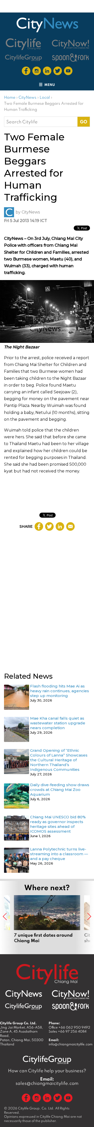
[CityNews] (47, 25)
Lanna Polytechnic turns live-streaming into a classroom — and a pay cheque (59, 854)
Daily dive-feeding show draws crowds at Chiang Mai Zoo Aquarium (59, 789)
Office (69, 1027)
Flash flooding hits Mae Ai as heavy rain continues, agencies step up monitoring (59, 691)
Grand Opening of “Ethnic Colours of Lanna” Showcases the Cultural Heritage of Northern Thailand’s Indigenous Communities (58, 760)
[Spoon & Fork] (70, 57)
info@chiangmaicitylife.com (70, 1044)
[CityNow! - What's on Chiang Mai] (70, 44)
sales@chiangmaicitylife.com (47, 1081)
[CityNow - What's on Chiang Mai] (70, 995)
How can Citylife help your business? (47, 1071)
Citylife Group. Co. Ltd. (36, 1108)
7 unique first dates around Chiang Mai (47, 922)
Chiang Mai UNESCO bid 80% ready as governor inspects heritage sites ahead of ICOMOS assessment (58, 824)
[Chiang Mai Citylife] (24, 44)
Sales (67, 1031)
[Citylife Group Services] (24, 58)
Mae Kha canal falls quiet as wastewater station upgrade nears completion (57, 723)
